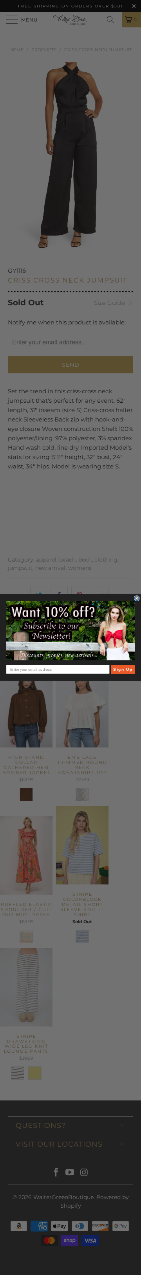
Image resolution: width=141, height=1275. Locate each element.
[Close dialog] (136, 598)
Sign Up (122, 669)
